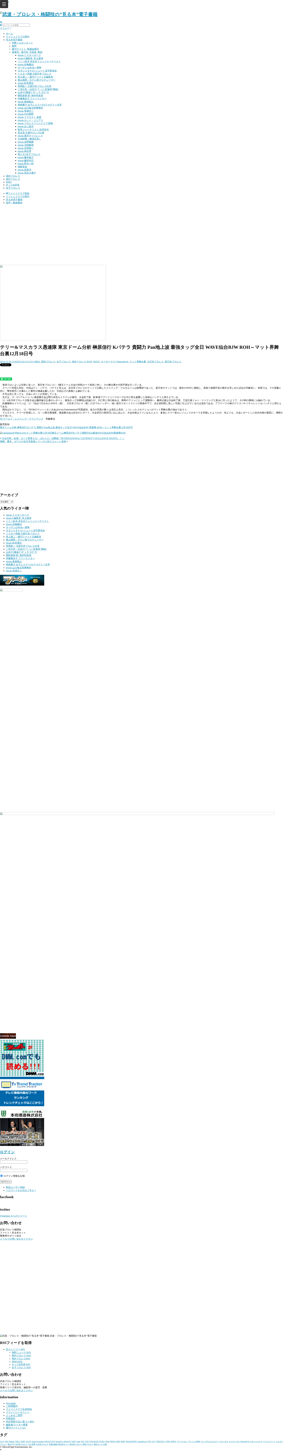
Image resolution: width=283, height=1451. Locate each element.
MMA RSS (17, 1361)
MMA (9, 182)
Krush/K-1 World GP (63, 1442)
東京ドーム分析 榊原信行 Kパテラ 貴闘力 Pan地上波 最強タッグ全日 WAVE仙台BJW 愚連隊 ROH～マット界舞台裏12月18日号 (66, 427)
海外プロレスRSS (21, 1358)
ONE (87, 1442)
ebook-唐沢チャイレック (30, 135)
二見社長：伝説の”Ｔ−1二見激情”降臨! (38, 89)
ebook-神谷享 (24, 151)
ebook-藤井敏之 (26, 157)
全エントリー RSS (15, 1349)
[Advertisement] (141, 227)
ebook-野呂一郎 (26, 163)
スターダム (223, 1442)
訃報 (105, 1444)
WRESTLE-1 (160, 1442)
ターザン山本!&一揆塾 (29, 67)
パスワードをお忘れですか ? (21, 1190)
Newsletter (11, 1403)
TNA (149, 1442)
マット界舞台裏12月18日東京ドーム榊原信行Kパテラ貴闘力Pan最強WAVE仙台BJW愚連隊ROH (76, 433)
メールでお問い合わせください (16, 1239)
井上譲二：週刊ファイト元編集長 (35, 77)
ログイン (7, 1152)
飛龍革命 (22, 166)
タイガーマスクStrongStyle (114, 361)
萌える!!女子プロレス (29, 154)
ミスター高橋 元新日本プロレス (34, 74)
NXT (82, 1442)
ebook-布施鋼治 (26, 64)
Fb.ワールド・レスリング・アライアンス (21, 419)
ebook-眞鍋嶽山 (26, 101)
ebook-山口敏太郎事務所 (30, 108)
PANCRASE (94, 1442)
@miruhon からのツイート (13, 1216)
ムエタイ (279, 1442)
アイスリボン (182, 1442)
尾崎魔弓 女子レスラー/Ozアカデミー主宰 (40, 105)
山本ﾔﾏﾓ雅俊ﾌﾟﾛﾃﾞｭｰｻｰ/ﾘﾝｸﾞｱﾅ (33, 92)
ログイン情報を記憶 (14, 1176)
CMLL (17, 1442)
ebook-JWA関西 (25, 114)
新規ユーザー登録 (15, 1187)
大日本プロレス (155, 361)
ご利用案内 (12, 1406)
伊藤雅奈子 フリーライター (32, 98)
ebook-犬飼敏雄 (26, 145)
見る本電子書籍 (14, 39)
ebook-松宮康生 (26, 83)
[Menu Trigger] (4, 4)
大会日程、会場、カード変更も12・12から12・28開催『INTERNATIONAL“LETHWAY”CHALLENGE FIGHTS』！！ (62, 438)
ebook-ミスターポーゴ (29, 55)
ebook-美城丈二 (26, 111)
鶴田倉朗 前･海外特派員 (30, 95)
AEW (7, 1442)
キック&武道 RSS (21, 1364)
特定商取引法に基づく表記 (20, 1421)
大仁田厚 (31, 1444)
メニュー (5, 28)
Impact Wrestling (38, 1442)
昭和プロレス (88, 1444)
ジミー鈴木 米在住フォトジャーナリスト (39, 61)
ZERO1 (173, 1442)
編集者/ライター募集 (17, 1424)
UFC (153, 1442)
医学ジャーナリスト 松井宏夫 (33, 129)
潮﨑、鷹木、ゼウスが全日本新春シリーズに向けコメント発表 (33, 441)
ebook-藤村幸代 (26, 160)
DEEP (23, 1442)
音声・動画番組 (14, 202)
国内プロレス (13, 176)
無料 (14, 46)
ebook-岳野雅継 (26, 142)
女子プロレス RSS (21, 1367)
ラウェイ (3, 1444)
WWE (168, 1442)
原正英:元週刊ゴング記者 (31, 132)
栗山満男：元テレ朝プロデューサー (36, 80)
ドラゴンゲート (269, 1442)
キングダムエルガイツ (210, 1442)
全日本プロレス (21, 1444)
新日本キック (63, 1444)
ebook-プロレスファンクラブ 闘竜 (35, 123)
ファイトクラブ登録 (18, 193)
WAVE (96, 361)
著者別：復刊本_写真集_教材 (27, 52)
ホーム (9, 33)
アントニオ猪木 (194, 1442)
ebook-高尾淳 (24, 170)
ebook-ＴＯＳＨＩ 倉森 (29, 117)
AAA (2, 1442)
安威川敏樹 (53, 1444)
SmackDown (142, 1442)
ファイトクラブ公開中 (17, 36)
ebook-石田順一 (26, 148)
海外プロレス (13, 179)
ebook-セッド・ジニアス (30, 120)
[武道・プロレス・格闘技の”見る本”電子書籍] (49, 14)
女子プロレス (13, 188)
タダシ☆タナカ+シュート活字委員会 (37, 70)
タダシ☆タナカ (256, 1442)
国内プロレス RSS (21, 1355)
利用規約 (10, 1418)
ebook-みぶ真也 (26, 126)
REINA (113, 1442)
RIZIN (123, 1442)
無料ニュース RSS (21, 1352)
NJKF (73, 1442)
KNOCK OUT (49, 1442)
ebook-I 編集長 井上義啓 (30, 58)
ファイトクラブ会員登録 (19, 1409)
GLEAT (28, 1442)
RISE (118, 1442)
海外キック (98, 1444)
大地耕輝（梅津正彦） (29, 139)
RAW (108, 1442)
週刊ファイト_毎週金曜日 (25, 49)
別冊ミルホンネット (22, 43)
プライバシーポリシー (17, 1412)
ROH (89, 361)
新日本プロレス (173, 361)
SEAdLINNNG (131, 1442)
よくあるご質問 (14, 1415)
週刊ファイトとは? (16, 1428)
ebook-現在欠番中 (27, 173)
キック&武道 (12, 185)
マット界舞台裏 (137, 361)
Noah (78, 1442)
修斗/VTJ (11, 1444)
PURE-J (102, 1442)
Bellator (12, 1442)
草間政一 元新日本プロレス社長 (34, 86)
